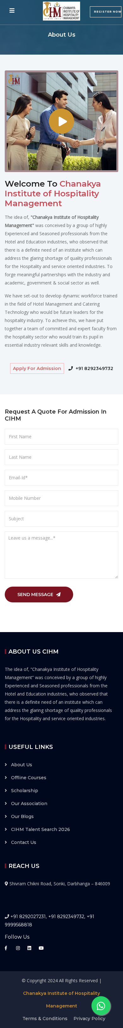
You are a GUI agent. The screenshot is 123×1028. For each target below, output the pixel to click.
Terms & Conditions (44, 1018)
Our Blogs (22, 816)
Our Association (29, 803)
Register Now (107, 11)
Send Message (36, 594)
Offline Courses (28, 777)
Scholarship (24, 790)
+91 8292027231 (28, 916)
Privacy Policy (89, 1018)
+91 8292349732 (93, 368)
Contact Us (23, 842)
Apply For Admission (37, 368)
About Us (21, 765)
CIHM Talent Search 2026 (40, 829)
